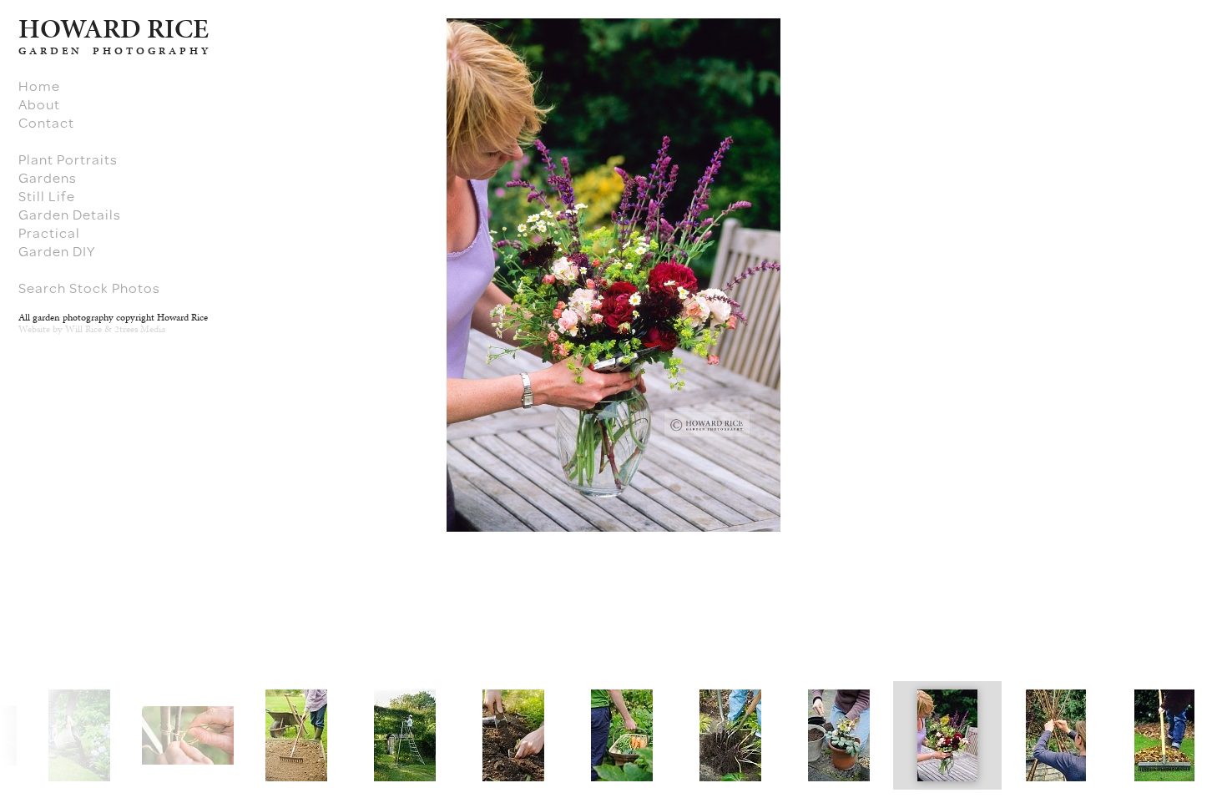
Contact (46, 123)
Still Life (46, 196)
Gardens (47, 178)
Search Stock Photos (89, 288)
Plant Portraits (68, 159)
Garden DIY (56, 251)
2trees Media (139, 329)
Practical (49, 233)
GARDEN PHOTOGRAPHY (114, 50)
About (39, 104)
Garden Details (69, 214)
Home (39, 86)
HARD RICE (113, 28)
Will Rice (83, 329)
